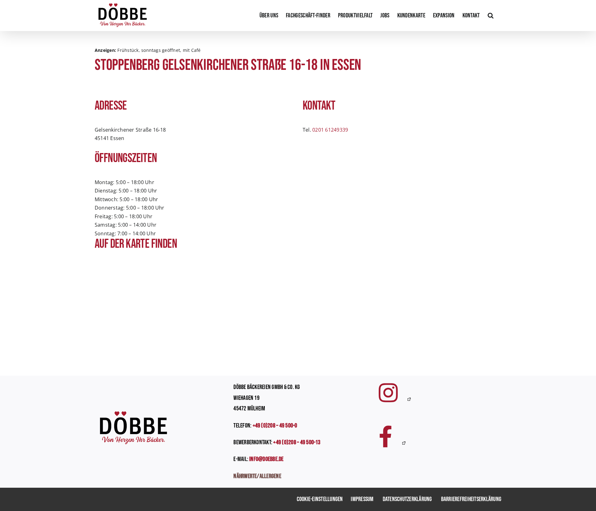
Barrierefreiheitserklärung (471, 499)
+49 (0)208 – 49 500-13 (296, 442)
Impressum (362, 499)
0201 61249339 (330, 129)
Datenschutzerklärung (407, 499)
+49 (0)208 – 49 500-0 (275, 425)
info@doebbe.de (266, 459)
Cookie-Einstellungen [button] (320, 499)
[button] (491, 15)
